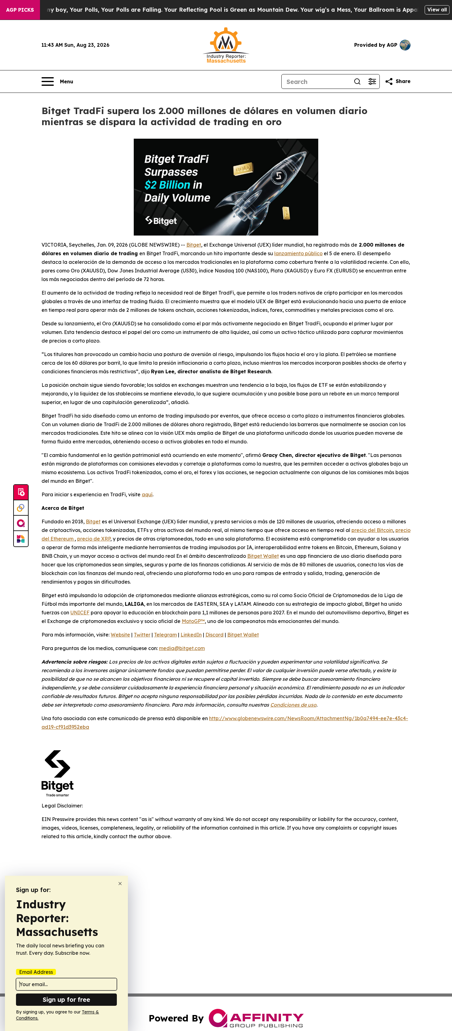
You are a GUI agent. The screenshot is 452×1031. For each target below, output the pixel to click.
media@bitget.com (182, 648)
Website (120, 635)
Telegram (165, 635)
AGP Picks (20, 10)
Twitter (142, 635)
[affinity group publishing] (21, 523)
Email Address (36, 972)
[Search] (357, 81)
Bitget (193, 245)
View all (437, 9)
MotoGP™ (193, 621)
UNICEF (79, 612)
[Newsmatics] (21, 538)
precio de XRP (93, 539)
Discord (214, 635)
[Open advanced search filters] (372, 81)
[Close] (120, 883)
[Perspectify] (21, 508)
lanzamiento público (298, 253)
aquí (147, 494)
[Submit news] (21, 492)
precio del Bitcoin (372, 530)
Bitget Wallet (263, 556)
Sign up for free (66, 999)
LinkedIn (191, 635)
